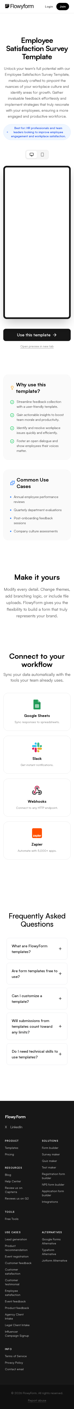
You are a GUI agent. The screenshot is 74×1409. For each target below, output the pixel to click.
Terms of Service (16, 1356)
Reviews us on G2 (17, 1198)
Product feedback (17, 1308)
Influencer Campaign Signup (17, 1333)
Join (63, 6)
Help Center (13, 1181)
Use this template (34, 334)
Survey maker (51, 1154)
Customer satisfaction (12, 1271)
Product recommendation (16, 1248)
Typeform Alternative (49, 1252)
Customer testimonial (12, 1282)
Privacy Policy (14, 1362)
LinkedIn (16, 1127)
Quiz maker (49, 1161)
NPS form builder (53, 1184)
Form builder (50, 1147)
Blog (8, 1174)
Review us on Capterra (13, 1190)
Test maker (49, 1167)
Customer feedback (18, 1263)
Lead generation (16, 1239)
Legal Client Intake (17, 1325)
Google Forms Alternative (51, 1241)
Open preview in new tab (37, 346)
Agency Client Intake (14, 1316)
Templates (11, 1147)
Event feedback (15, 1301)
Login (49, 6)
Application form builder (53, 1193)
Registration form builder (53, 1176)
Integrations (50, 1201)
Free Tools (11, 1219)
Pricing (9, 1154)
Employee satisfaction (12, 1292)
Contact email (14, 1369)
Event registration (17, 1256)
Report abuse (37, 1400)
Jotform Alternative (54, 1260)
